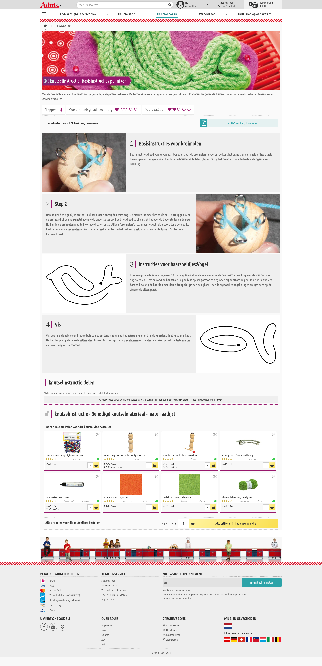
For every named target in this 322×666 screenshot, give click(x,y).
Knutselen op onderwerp (254, 14)
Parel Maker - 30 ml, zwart (57, 497)
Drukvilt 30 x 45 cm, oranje (116, 497)
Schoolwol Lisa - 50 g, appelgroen (236, 497)
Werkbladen (207, 14)
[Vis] (238, 343)
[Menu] (43, 13)
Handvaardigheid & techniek (77, 14)
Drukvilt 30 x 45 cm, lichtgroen (177, 497)
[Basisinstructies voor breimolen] (84, 162)
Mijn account (108, 599)
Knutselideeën (167, 14)
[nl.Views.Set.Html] (97, 434)
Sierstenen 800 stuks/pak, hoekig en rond (64, 455)
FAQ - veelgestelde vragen (114, 594)
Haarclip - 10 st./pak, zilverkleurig (237, 455)
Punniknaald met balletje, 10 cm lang (180, 455)
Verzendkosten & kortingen (114, 590)
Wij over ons (107, 625)
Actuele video (172, 625)
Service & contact (226, 5)
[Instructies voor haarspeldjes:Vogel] (84, 283)
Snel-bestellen (226, 2)
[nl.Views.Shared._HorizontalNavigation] (45, 26)
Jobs (103, 630)
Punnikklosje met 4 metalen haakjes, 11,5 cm (124, 455)
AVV (103, 639)
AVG (103, 644)
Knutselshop (126, 14)
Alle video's (171, 630)
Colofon (105, 634)
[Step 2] (238, 222)
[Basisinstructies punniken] (161, 60)
